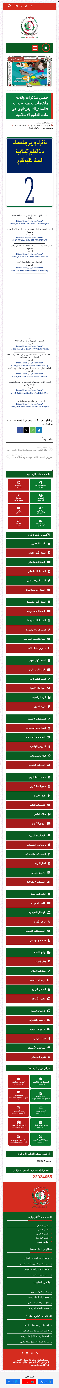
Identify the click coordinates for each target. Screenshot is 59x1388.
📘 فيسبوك (45, 1381)
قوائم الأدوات (39, 921)
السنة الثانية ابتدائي (37, 562)
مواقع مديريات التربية (40, 1275)
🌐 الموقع (13, 1381)
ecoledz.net (37, 1365)
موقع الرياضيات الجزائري (38, 1297)
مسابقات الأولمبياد (37, 1048)
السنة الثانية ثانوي (20, 125)
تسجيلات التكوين (38, 786)
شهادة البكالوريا (38, 688)
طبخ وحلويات (40, 795)
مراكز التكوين (40, 814)
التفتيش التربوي (39, 989)
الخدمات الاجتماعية (36, 882)
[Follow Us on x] (37, 1353)
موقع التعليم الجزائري (40, 1292)
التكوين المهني (43, 1242)
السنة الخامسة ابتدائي (35, 590)
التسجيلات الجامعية (36, 718)
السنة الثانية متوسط (36, 611)
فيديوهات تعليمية (38, 1029)
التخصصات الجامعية (36, 737)
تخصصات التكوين (37, 805)
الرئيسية (47, 125)
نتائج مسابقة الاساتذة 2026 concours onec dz (30, 79)
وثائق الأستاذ (40, 952)
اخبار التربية (40, 863)
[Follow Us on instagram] (27, 1353)
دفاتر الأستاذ (41, 961)
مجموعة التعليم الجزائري (38, 1308)
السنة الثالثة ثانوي (37, 679)
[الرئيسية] (46, 47)
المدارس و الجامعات (36, 728)
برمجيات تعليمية (38, 980)
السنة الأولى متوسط (37, 602)
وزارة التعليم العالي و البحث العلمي (34, 1264)
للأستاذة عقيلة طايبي (30, 1362)
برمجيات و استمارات (37, 845)
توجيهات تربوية (48, 128)
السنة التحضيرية (38, 543)
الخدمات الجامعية (37, 765)
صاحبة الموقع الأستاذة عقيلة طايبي (34, 1342)
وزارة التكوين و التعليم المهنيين (36, 1269)
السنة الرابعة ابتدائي (36, 580)
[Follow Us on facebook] (22, 1353)
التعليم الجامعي (42, 1234)
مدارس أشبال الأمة (36, 648)
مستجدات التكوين (37, 777)
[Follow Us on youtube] (32, 1353)
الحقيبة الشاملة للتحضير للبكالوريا (35, 1331)
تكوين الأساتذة (39, 998)
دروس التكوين (39, 823)
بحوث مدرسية (40, 1038)
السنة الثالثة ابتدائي (37, 571)
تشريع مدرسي (38, 872)
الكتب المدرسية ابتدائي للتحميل (36, 1325)
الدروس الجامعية (38, 746)
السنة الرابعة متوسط (36, 629)
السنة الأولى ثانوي (38, 660)
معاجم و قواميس (38, 940)
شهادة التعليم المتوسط (34, 639)
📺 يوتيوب (29, 1381)
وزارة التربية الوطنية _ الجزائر (36, 1258)
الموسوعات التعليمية (35, 931)
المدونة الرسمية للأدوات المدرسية (35, 1336)
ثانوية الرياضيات (39, 697)
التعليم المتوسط (42, 1238)
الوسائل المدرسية (37, 912)
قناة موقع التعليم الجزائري (38, 1303)
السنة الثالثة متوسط (36, 620)
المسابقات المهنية (37, 835)
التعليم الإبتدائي (43, 1226)
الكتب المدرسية (39, 894)
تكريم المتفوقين (38, 1057)
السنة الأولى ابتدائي (37, 553)
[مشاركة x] (26, 430)
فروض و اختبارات (37, 1020)
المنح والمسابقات (38, 756)
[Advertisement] (29, 306)
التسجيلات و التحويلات (35, 854)
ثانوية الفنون (40, 706)
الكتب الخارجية (38, 903)
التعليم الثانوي (35, 125)
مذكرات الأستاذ (34, 128)
